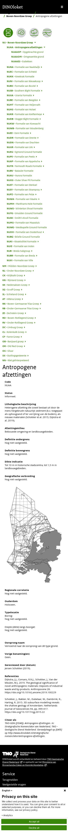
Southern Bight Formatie (23, 90)
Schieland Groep (13, 294)
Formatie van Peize (20, 194)
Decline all (34, 827)
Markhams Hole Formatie (24, 203)
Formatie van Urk (20, 147)
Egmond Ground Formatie (24, 151)
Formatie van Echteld (22, 71)
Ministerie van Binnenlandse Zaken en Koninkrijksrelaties (29, 763)
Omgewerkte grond (27, 56)
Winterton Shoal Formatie (25, 208)
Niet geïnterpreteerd (15, 360)
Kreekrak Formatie (20, 76)
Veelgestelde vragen (14, 784)
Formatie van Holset (21, 109)
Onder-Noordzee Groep (17, 270)
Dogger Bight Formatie (23, 118)
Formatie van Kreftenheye (24, 114)
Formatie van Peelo (21, 156)
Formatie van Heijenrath (23, 104)
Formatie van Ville (20, 260)
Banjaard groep (13, 341)
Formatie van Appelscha (23, 161)
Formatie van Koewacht (23, 123)
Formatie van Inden (20, 246)
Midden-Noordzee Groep (18, 265)
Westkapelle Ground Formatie (27, 227)
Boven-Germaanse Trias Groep (20, 303)
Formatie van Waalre (22, 199)
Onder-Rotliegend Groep (17, 322)
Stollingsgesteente (14, 355)
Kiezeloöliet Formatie (22, 241)
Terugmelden (10, 780)
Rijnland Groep (12, 280)
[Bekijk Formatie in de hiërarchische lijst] (8, 32)
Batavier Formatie (20, 170)
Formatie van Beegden (22, 100)
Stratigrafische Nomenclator (17, 12)
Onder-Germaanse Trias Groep (20, 308)
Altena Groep (11, 298)
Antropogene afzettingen (24, 47)
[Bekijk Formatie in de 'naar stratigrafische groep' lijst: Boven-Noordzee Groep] (47, 32)
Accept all (34, 821)
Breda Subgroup (18, 250)
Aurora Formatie (19, 175)
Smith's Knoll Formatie (22, 217)
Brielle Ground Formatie (23, 236)
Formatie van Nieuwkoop (24, 81)
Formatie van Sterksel (22, 184)
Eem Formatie (18, 133)
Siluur (7, 350)
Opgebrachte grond (27, 51)
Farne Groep (11, 336)
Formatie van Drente (21, 137)
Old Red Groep (12, 346)
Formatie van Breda (21, 255)
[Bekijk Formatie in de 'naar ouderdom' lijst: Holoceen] (21, 32)
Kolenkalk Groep (13, 331)
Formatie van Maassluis (23, 222)
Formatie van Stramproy (23, 189)
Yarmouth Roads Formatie (24, 166)
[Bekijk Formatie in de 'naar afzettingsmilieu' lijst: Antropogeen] (34, 32)
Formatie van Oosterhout (24, 232)
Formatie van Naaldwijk (23, 67)
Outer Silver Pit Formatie (23, 180)
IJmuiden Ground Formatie (25, 213)
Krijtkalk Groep (12, 275)
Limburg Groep (12, 327)
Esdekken (21, 61)
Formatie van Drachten (23, 142)
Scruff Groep (11, 289)
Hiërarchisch (44, 12)
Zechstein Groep (13, 313)
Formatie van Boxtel (21, 85)
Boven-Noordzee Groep (19, 16)
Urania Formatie (19, 95)
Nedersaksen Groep (15, 284)
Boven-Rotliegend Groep (18, 317)
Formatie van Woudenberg (25, 128)
